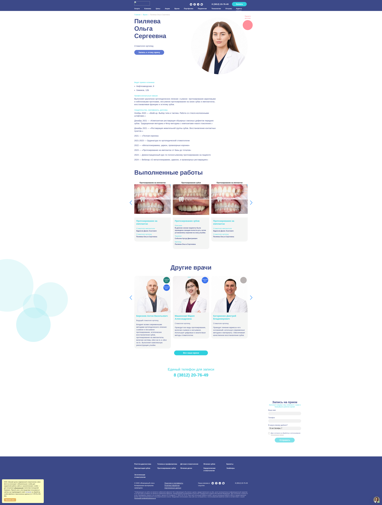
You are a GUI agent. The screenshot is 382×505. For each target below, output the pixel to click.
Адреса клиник (239, 10)
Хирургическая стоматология (209, 469)
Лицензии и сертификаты (173, 483)
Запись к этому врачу (149, 52)
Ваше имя (272, 410)
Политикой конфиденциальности (145, 498)
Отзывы (228, 8)
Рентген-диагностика (142, 464)
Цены (158, 8)
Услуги (137, 8)
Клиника (147, 8)
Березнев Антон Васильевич (152, 316)
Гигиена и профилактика (167, 464)
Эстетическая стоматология (139, 476)
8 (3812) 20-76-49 (220, 4)
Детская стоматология (189, 464)
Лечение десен (186, 468)
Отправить (284, 440)
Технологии (216, 8)
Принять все (10, 500)
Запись (239, 4)
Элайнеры (230, 468)
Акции (167, 8)
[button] (130, 203)
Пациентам (202, 8)
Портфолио (188, 8)
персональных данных (277, 435)
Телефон (271, 417)
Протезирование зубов (166, 468)
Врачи (176, 8)
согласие (28, 492)
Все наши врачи (191, 353)
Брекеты (229, 464)
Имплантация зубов (142, 468)
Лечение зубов (209, 464)
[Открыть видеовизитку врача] (243, 280)
